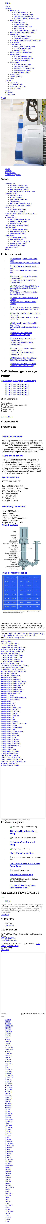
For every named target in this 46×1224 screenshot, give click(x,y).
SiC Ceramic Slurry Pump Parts (25, 30)
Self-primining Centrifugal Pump (21, 52)
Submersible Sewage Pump (10, 757)
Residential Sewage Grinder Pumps (13, 671)
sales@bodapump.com (9, 940)
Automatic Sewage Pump (10, 643)
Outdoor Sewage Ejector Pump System (14, 665)
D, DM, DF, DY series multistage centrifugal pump (21, 353)
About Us (8, 80)
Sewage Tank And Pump (10, 751)
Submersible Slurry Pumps (23, 16)
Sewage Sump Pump (8, 749)
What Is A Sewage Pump (10, 765)
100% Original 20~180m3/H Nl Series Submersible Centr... (23, 293)
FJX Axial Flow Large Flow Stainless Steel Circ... (23, 886)
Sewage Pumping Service (10, 739)
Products (8, 8)
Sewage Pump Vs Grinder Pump (12, 731)
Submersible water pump (21, 874)
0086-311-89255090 (8, 938)
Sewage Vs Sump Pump (9, 753)
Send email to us (7, 417)
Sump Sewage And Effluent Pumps (13, 761)
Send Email (5, 950)
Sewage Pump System (9, 725)
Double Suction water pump (24, 68)
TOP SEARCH (12, 946)
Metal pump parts (20, 22)
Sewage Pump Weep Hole (10, 735)
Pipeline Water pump (21, 72)
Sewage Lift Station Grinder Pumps (13, 697)
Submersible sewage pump (23, 58)
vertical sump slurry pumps (23, 14)
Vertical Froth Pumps (21, 38)
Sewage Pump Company (9, 709)
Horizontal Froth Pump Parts (20, 335)
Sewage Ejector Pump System (11, 691)
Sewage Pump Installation (10, 715)
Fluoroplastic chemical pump (24, 46)
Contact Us (9, 92)
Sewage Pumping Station (10, 741)
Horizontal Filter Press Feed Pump (22, 366)
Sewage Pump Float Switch (10, 711)
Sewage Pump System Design (11, 727)
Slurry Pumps (14, 10)
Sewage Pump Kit (7, 717)
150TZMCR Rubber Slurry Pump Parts (24, 309)
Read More (5, 915)
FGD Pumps (14, 42)
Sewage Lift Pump (7, 695)
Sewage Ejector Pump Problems (12, 689)
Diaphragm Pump (16, 76)
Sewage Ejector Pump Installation (13, 683)
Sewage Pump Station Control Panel (14, 723)
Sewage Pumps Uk (7, 747)
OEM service (19, 28)
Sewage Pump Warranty (9, 733)
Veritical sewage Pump (22, 60)
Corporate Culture (16, 84)
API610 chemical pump (22, 48)
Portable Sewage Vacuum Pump (12, 667)
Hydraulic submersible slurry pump (26, 18)
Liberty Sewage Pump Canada (11, 657)
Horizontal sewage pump (23, 56)
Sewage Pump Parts (8, 719)
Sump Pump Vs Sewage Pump (12, 759)
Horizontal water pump (22, 64)
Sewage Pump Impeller (9, 713)
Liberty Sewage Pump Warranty (12, 661)
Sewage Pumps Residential (10, 745)
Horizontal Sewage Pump (10, 653)
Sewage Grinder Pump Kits (10, 693)
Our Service (14, 82)
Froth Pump (14, 34)
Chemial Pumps (15, 44)
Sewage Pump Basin (8, 705)
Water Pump (14, 62)
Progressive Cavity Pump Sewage (13, 669)
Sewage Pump (15, 54)
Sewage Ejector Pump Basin (11, 679)
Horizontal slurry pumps (22, 12)
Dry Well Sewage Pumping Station (13, 647)
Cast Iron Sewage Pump (9, 645)
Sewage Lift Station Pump (10, 699)
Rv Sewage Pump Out (9, 673)
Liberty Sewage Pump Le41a (11, 659)
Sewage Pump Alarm (8, 703)
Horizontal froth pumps (22, 36)
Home (7, 6)
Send (2, 897)
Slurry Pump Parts (16, 20)
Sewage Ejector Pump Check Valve (13, 681)
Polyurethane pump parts (23, 26)
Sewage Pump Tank (8, 729)
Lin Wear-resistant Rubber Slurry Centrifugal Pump (21, 343)
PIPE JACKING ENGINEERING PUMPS (25, 40)
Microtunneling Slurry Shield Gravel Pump (25, 263)
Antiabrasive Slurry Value (14, 637)
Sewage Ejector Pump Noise (11, 687)
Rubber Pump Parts (21, 24)
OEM (12, 78)
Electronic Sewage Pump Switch (12, 651)
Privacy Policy (15, 88)
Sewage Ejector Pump (9, 677)
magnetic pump (19, 50)
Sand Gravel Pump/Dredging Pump (22, 32)
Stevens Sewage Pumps (9, 755)
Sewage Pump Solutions (9, 721)
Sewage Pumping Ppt (8, 737)
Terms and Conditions (17, 86)
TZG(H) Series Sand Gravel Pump (22, 360)
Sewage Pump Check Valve (11, 707)
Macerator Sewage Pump (10, 663)
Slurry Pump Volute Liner (22, 853)
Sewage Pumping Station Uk (11, 743)
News (7, 90)
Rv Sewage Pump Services (10, 675)
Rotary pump (14, 74)
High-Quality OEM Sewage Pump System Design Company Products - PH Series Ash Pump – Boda (22, 634)
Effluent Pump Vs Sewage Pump (12, 649)
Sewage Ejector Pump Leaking (12, 685)
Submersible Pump (21, 66)
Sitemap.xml (9, 925)
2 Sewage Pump (6, 641)
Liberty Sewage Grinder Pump (12, 655)
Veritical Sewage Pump (9, 763)
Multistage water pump (22, 70)
